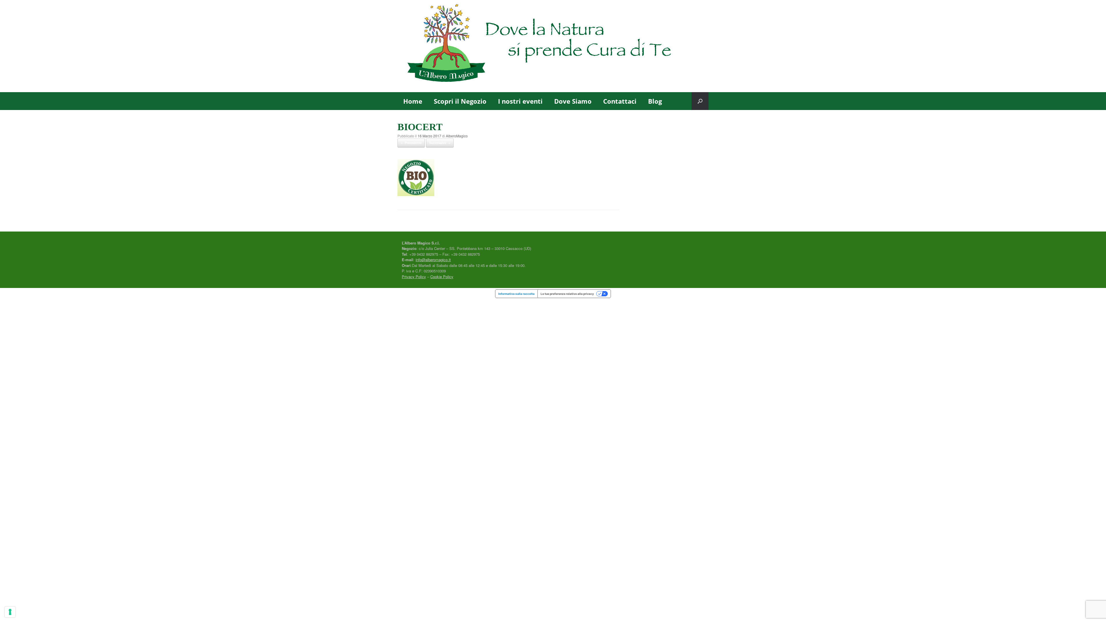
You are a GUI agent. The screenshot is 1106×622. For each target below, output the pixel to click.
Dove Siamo (573, 101)
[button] (700, 101)
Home (412, 101)
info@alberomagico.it (433, 259)
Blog (655, 101)
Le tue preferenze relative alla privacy (567, 293)
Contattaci (620, 101)
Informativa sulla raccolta (516, 293)
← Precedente (411, 143)
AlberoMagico (457, 135)
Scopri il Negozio (460, 101)
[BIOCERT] (415, 194)
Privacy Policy (414, 276)
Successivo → (439, 143)
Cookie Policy (441, 276)
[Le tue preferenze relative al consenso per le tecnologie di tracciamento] (10, 611)
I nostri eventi (520, 101)
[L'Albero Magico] (553, 46)
